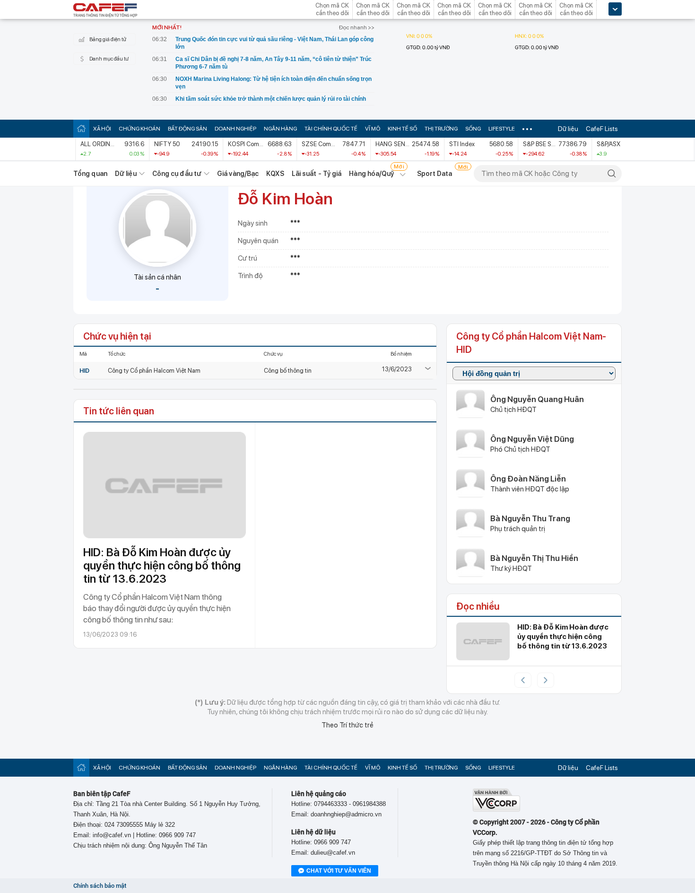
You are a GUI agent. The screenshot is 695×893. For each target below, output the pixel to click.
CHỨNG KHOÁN (139, 128)
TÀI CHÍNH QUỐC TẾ (330, 128)
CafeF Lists (602, 128)
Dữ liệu (568, 128)
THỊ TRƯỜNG (441, 128)
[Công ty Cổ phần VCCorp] (496, 809)
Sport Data (434, 173)
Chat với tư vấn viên (338, 870)
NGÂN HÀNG (280, 128)
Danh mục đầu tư (109, 59)
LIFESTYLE (501, 128)
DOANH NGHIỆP (235, 128)
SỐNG (473, 128)
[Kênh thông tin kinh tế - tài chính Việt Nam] (105, 11)
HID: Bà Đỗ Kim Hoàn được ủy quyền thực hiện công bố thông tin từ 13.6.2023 (162, 565)
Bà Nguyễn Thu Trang (530, 518)
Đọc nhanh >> (356, 27)
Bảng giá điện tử (107, 39)
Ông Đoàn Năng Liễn (528, 478)
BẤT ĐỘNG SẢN (187, 128)
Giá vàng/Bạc (238, 173)
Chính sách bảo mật (99, 885)
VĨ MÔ (372, 128)
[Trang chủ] (81, 128)
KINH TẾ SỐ (402, 128)
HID (84, 370)
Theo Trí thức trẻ (347, 725)
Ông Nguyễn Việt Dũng (532, 439)
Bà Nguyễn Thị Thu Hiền (534, 558)
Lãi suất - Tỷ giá (317, 173)
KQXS (275, 173)
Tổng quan (90, 173)
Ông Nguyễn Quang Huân (537, 399)
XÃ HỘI (102, 128)
